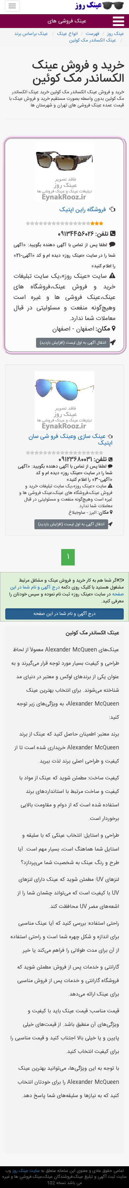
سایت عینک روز (25, 1170)
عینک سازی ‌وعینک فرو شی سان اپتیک (70, 440)
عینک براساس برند (31, 34)
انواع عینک (67, 34)
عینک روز (115, 34)
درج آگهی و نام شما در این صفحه (64, 614)
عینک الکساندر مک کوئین (93, 40)
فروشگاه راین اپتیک (82, 210)
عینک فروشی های (67, 21)
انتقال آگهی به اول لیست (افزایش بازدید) (73, 342)
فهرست (92, 34)
